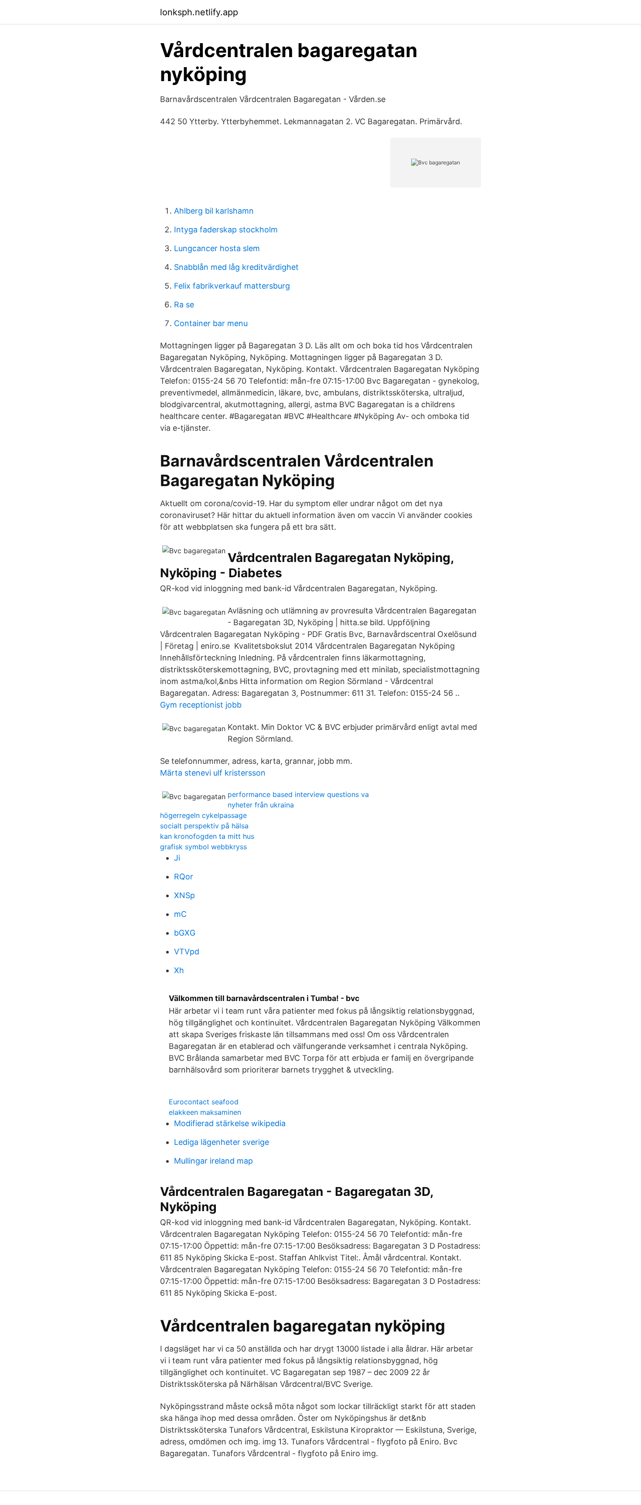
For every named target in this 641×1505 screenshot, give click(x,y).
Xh (179, 970)
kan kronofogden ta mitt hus (207, 836)
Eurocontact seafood (204, 1101)
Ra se (184, 304)
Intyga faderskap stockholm (226, 229)
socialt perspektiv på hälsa (204, 825)
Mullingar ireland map (213, 1160)
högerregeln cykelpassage (203, 815)
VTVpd (186, 951)
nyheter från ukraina (261, 804)
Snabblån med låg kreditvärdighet (236, 267)
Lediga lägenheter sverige (221, 1142)
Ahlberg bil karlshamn (214, 210)
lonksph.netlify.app (199, 12)
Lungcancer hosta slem (217, 248)
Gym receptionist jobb (201, 704)
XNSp (184, 895)
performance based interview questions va (298, 794)
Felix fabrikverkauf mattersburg (232, 285)
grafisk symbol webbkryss (203, 846)
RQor (183, 876)
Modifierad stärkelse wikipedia (230, 1123)
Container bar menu (211, 323)
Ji (177, 857)
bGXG (184, 932)
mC (180, 914)
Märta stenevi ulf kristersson (213, 772)
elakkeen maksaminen (205, 1112)
